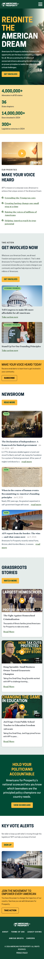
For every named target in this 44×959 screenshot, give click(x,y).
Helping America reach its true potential (20, 222)
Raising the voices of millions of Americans (21, 213)
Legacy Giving (34, 932)
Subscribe (9, 378)
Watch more (10, 581)
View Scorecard (22, 805)
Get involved (12, 280)
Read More (9, 403)
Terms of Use (18, 932)
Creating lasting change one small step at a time (22, 205)
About (5, 932)
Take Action (11, 911)
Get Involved (12, 75)
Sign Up (8, 845)
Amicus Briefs (16, 939)
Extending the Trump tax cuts (20, 197)
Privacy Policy (22, 953)
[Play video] (22, 153)
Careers (30, 939)
